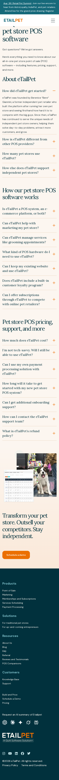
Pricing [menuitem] (5, 702)
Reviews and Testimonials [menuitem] (15, 659)
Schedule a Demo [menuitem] (11, 698)
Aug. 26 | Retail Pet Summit (17, 3)
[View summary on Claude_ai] (12, 722)
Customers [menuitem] (11, 672)
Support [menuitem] (6, 683)
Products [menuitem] (9, 583)
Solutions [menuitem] (9, 616)
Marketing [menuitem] (7, 594)
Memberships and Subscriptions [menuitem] (19, 598)
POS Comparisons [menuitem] (11, 663)
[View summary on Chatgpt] (4, 722)
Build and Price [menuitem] (9, 694)
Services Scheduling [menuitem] (12, 602)
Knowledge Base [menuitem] (10, 679)
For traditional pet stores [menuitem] (15, 622)
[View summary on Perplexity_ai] (36, 722)
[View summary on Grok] (28, 722)
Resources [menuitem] (10, 636)
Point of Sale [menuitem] (9, 590)
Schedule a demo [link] (16, 554)
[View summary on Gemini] (20, 722)
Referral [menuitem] (6, 655)
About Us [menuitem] (7, 643)
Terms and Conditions (34, 765)
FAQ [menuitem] (4, 651)
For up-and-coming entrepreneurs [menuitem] (20, 627)
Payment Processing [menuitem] (12, 607)
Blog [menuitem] (4, 647)
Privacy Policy (10, 765)
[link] (13, 20)
